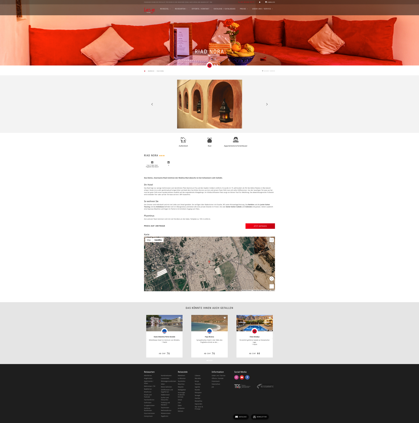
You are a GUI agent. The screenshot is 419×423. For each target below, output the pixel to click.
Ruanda (197, 390)
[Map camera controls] (272, 278)
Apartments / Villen (148, 382)
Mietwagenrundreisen (167, 381)
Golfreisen (147, 402)
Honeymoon (148, 416)
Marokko (198, 378)
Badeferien (148, 389)
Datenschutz (216, 384)
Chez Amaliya (254, 337)
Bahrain (180, 411)
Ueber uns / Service (262, 9)
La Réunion (181, 378)
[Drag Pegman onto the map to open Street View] (272, 286)
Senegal (197, 395)
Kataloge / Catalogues (224, 9)
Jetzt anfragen (260, 226)
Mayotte (181, 387)
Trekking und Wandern (165, 404)
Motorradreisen (166, 387)
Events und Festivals (148, 396)
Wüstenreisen (165, 413)
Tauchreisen (165, 407)
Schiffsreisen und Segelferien (167, 391)
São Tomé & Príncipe (199, 408)
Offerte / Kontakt (200, 9)
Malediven (181, 375)
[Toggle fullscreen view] (272, 240)
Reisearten (180, 9)
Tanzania (198, 384)
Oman (180, 400)
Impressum (216, 381)
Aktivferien (148, 375)
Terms (272, 290)
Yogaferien (164, 416)
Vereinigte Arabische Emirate (181, 395)
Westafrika (198, 401)
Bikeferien (147, 392)
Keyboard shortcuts (247, 290)
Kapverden (198, 404)
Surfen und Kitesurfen (165, 399)
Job (213, 387)
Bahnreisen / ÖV (149, 386)
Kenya (197, 381)
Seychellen (181, 381)
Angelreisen (148, 378)
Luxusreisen (165, 378)
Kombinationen (166, 375)
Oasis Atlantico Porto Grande (164, 337)
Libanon (197, 375)
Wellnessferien (166, 410)
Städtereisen (165, 395)
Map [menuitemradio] (149, 240)
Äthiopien (198, 392)
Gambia (197, 398)
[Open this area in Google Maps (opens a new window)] (148, 289)
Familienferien (149, 400)
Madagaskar (182, 390)
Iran (179, 402)
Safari (163, 384)
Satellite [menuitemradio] (158, 240)
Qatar (180, 405)
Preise (243, 9)
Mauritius (181, 384)
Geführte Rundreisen (148, 409)
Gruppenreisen (149, 405)
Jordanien (181, 408)
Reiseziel (164, 9)
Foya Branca (209, 337)
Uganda (197, 387)
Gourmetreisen (149, 413)
